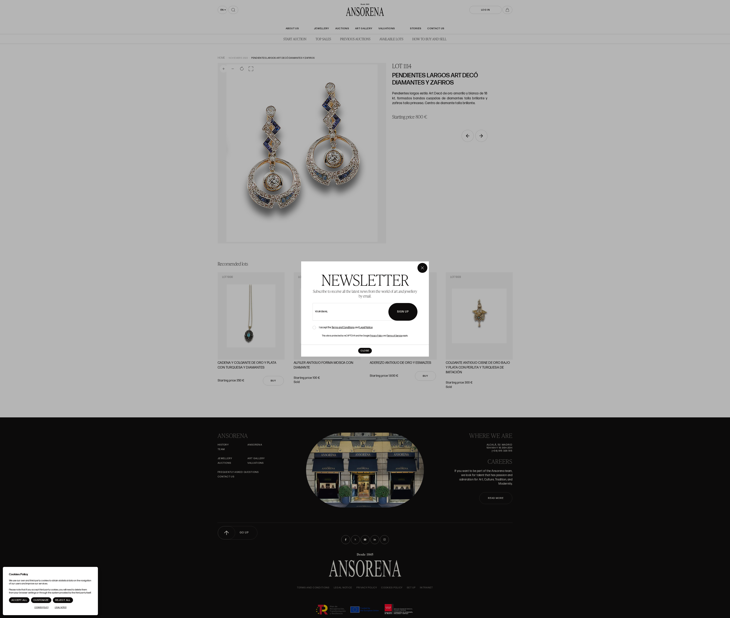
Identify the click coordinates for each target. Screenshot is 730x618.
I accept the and (346, 327)
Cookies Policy (41, 607)
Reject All (63, 600)
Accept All (19, 600)
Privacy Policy (376, 335)
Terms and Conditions (343, 327)
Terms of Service (394, 335)
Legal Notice (366, 327)
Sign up (403, 311)
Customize (41, 600)
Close (365, 350)
